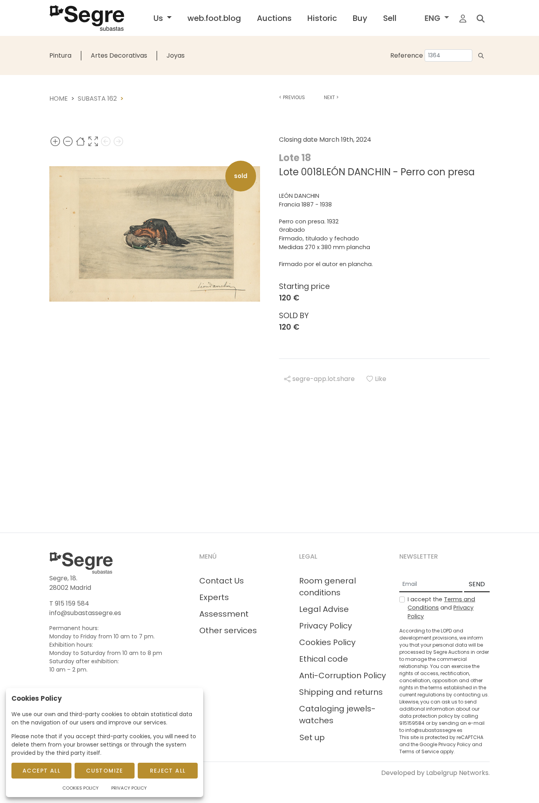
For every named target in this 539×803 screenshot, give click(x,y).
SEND (477, 584)
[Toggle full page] (93, 141)
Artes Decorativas (119, 55)
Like (380, 378)
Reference (406, 55)
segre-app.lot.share (323, 378)
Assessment (224, 613)
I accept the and (441, 607)
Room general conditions (327, 586)
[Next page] (118, 141)
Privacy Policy (325, 625)
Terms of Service (419, 751)
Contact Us (221, 580)
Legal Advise (324, 609)
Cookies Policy (327, 642)
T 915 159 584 (69, 603)
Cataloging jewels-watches (337, 714)
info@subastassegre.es (85, 612)
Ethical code (323, 658)
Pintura (60, 55)
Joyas (176, 55)
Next (331, 97)
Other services (228, 630)
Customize (104, 771)
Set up (312, 737)
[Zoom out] (68, 141)
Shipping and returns (341, 692)
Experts (214, 597)
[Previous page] (105, 141)
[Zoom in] (55, 141)
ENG (433, 18)
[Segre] (86, 18)
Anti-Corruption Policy (342, 675)
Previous (292, 97)
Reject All (168, 771)
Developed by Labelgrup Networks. (435, 772)
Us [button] (159, 18)
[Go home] (80, 141)
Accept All (41, 771)
